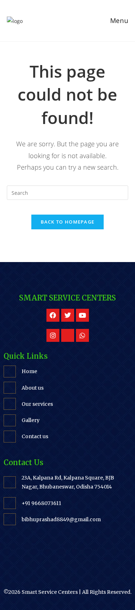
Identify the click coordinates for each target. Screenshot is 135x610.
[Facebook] (52, 315)
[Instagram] (52, 335)
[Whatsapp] (82, 335)
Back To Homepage (68, 222)
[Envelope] (67, 335)
